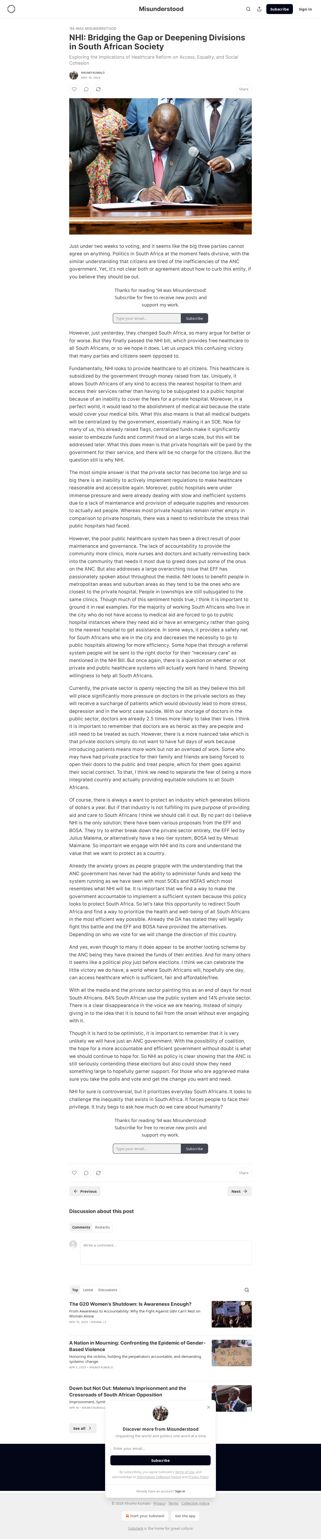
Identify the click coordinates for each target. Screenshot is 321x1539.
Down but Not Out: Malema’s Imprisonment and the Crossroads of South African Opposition (127, 1391)
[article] (160, 1316)
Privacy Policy (198, 1477)
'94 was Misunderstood (92, 28)
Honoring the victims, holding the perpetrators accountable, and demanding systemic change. (135, 1359)
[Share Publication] (259, 9)
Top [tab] (75, 1290)
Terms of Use (184, 1472)
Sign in (305, 9)
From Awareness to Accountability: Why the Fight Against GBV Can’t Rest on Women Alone (134, 1313)
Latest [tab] (88, 1290)
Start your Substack (147, 1515)
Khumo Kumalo (93, 72)
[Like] (74, 89)
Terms (173, 1503)
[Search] (248, 9)
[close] (209, 1407)
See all (79, 1428)
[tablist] (91, 1227)
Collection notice (195, 1503)
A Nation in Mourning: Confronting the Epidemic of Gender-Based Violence (137, 1346)
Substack (135, 1528)
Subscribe (279, 9)
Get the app (185, 1515)
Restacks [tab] (102, 1227)
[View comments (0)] (86, 89)
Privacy (159, 1503)
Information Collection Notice (159, 1477)
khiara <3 (98, 1322)
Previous (88, 1191)
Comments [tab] (81, 1227)
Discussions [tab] (107, 1290)
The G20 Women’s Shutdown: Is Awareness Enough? (130, 1304)
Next (236, 1191)
